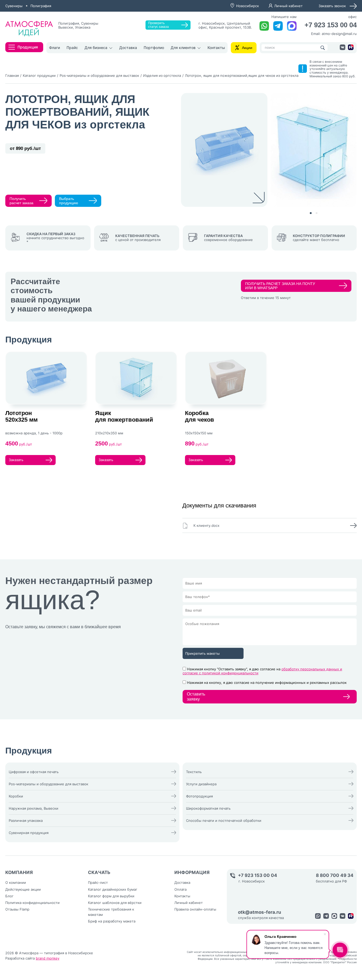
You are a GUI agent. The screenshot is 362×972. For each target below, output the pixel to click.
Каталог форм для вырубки (111, 896)
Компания (19, 872)
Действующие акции (23, 889)
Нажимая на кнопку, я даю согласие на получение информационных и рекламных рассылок (267, 682)
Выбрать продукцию (68, 201)
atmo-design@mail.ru (339, 34)
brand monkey (47, 958)
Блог (9, 896)
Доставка (128, 47)
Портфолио (154, 47)
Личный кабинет (288, 6)
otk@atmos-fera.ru (259, 912)
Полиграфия (40, 6)
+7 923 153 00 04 (330, 25)
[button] (311, 213)
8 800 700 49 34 (335, 875)
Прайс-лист (98, 882)
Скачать (99, 872)
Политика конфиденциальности (32, 902)
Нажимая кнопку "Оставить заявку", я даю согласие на (262, 671)
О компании (15, 882)
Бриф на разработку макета (111, 921)
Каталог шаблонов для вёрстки (115, 902)
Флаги (54, 47)
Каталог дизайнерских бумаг (112, 889)
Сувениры (14, 6)
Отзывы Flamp (17, 909)
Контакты (216, 47)
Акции (247, 48)
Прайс (72, 47)
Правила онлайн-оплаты (195, 909)
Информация (192, 872)
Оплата (180, 889)
